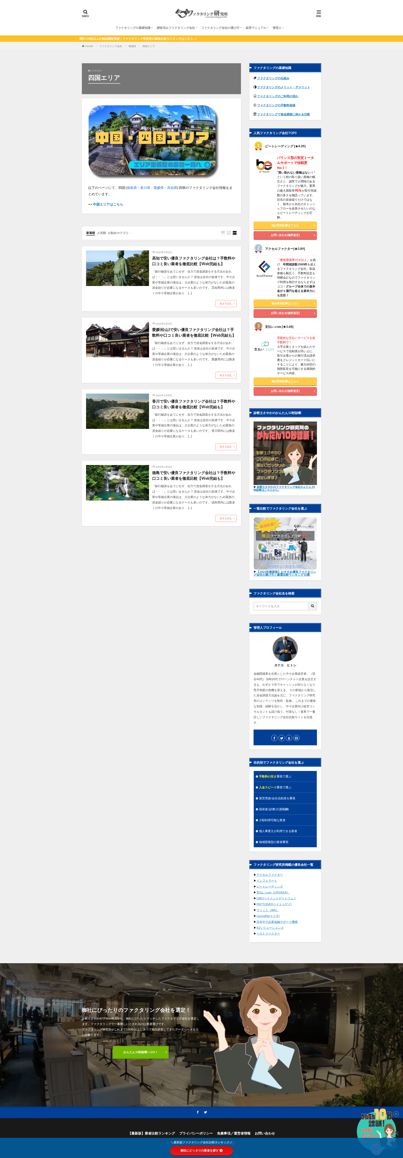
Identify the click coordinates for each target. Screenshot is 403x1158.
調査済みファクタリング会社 (176, 27)
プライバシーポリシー (196, 1133)
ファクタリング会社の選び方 (220, 27)
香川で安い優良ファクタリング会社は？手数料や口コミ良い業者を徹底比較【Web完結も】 (193, 404)
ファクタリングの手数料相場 (276, 105)
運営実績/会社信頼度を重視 (277, 798)
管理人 (277, 27)
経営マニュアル (256, 27)
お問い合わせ (265, 1133)
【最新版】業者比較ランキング (151, 1133)
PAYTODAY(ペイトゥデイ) (274, 904)
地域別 (132, 46)
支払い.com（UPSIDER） (273, 892)
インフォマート (266, 880)
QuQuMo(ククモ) (268, 916)
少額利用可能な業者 (272, 820)
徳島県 (132, 188)
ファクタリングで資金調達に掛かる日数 (283, 114)
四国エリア (148, 46)
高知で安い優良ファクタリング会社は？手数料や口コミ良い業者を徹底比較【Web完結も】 (193, 261)
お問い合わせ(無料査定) (285, 235)
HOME (89, 46)
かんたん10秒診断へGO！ (140, 1052)
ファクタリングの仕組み (273, 78)
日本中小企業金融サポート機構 (277, 922)
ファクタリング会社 (110, 46)
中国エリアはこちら (108, 204)
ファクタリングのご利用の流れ (277, 96)
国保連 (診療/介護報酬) (274, 809)
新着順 (90, 232)
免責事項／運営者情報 (234, 1133)
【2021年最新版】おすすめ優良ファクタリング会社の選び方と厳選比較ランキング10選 (285, 573)
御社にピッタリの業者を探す (200, 1150)
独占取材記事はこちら (285, 225)
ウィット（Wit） (267, 910)
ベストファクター (268, 933)
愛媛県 (159, 188)
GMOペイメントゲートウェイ (276, 898)
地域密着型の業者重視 (273, 842)
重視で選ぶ (275, 776)
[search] (313, 606)
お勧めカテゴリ (118, 232)
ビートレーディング (269, 886)
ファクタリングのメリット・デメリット (283, 87)
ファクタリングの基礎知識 (132, 27)
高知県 (172, 188)
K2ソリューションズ (270, 927)
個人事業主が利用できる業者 (278, 831)
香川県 (145, 188)
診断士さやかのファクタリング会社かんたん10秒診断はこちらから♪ (284, 488)
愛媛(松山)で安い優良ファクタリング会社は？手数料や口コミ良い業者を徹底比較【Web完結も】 (194, 332)
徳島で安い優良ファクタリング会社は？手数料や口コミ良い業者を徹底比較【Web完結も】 (193, 475)
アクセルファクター (269, 874)
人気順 (101, 232)
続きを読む (226, 303)
